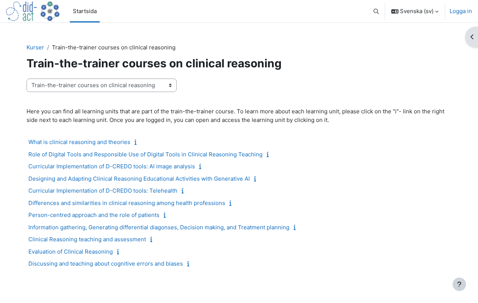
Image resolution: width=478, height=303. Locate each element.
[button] (377, 11)
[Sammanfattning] (137, 142)
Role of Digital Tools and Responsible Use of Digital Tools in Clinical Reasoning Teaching (145, 154)
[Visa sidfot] (459, 284)
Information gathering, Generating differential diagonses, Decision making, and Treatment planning (158, 227)
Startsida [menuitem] (85, 11)
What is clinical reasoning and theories (79, 142)
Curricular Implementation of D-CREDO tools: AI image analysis (111, 166)
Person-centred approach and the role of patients (93, 214)
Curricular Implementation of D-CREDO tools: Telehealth (102, 190)
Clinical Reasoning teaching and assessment (87, 239)
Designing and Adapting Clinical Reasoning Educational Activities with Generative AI (139, 178)
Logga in (461, 11)
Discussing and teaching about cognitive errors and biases (105, 263)
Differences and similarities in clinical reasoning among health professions (126, 202)
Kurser (35, 47)
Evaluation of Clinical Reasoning (70, 251)
